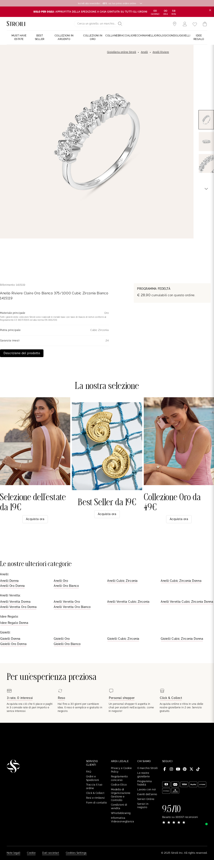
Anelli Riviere (161, 52)
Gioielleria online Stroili (121, 52)
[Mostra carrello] (204, 24)
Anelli (144, 52)
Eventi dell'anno (147, 794)
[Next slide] (206, 188)
